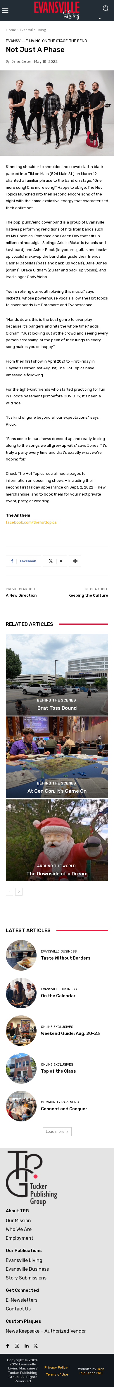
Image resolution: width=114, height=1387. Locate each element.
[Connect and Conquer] (21, 1106)
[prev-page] (9, 892)
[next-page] (19, 892)
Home (11, 29)
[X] (35, 1346)
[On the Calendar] (21, 993)
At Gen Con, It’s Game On (57, 791)
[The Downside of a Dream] (57, 840)
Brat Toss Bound (57, 708)
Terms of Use (57, 1374)
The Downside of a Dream (57, 874)
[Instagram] (17, 1346)
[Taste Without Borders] (21, 955)
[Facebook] (7, 1346)
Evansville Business (59, 951)
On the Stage (55, 41)
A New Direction (21, 595)
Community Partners (60, 1102)
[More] (75, 561)
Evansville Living (33, 29)
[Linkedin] (26, 1346)
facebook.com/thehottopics (31, 522)
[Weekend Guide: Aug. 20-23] (21, 1030)
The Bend (78, 41)
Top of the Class (58, 1071)
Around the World (56, 866)
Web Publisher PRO (92, 1371)
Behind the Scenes (56, 700)
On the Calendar (58, 995)
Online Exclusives (57, 1026)
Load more (55, 1131)
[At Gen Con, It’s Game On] (57, 757)
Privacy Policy (56, 1367)
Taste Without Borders (66, 958)
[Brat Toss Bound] (57, 675)
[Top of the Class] (21, 1068)
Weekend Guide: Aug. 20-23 (70, 1033)
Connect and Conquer (64, 1108)
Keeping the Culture (88, 595)
